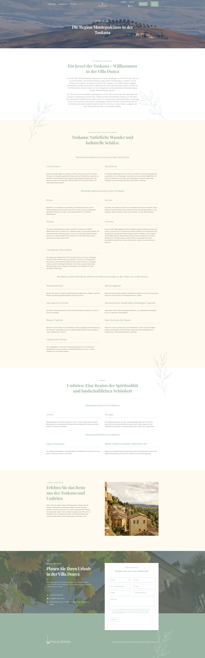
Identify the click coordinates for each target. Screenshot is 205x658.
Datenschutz (124, 642)
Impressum (115, 642)
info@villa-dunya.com (57, 598)
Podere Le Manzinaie (152, 642)
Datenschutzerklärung (119, 612)
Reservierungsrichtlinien (136, 642)
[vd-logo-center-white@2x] (102, 1)
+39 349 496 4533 (56, 595)
